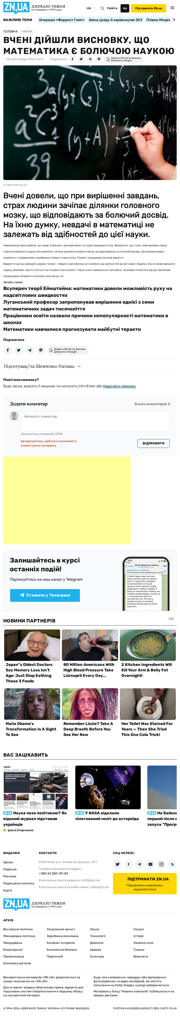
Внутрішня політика (18, 929)
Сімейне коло (143, 943)
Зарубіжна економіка (63, 936)
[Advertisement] (67, 500)
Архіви (8, 862)
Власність (140, 956)
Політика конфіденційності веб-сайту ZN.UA (145, 1008)
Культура (97, 956)
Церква (95, 950)
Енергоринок (13, 950)
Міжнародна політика (19, 936)
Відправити (153, 443)
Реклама (9, 876)
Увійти (112, 8)
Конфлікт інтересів (61, 943)
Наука (94, 929)
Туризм (138, 950)
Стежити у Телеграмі (48, 595)
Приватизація (13, 956)
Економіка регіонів (17, 963)
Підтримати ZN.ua (148, 8)
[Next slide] (173, 19)
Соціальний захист (61, 929)
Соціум (138, 929)
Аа (125, 8)
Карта (7, 890)
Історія (138, 936)
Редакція (10, 869)
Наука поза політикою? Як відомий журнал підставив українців (35, 819)
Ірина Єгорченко (20, 830)
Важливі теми (17, 20)
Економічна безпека (62, 950)
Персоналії (55, 956)
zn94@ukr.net (90, 880)
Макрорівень (12, 943)
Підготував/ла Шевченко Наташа (39, 366)
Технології (97, 936)
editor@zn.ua (99, 887)
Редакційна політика (18, 883)
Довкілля (96, 943)
